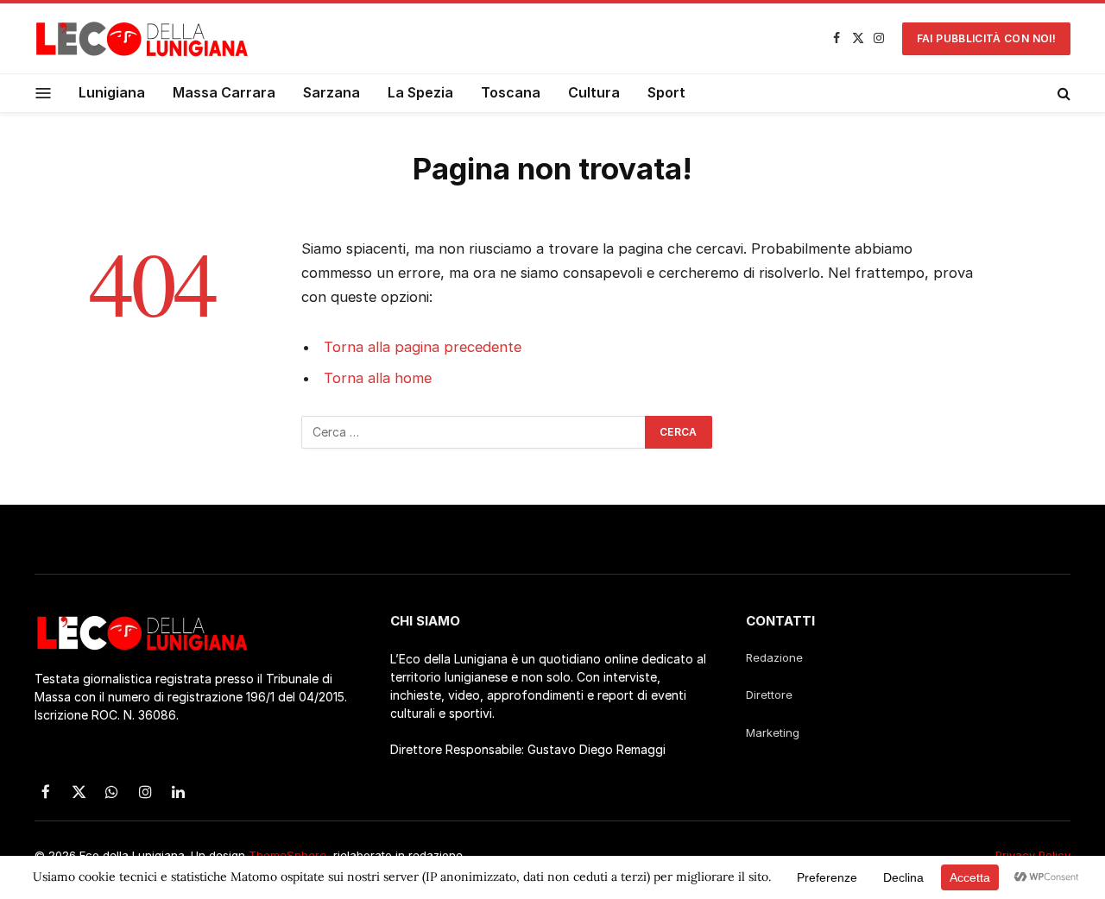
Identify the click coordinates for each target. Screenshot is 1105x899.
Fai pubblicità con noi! (986, 38)
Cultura (594, 92)
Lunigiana (112, 92)
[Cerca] (1062, 93)
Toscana (510, 92)
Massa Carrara (224, 92)
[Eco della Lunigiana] (142, 38)
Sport (666, 92)
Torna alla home (378, 378)
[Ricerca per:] (474, 432)
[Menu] (43, 93)
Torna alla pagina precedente (422, 346)
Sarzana (331, 92)
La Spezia (420, 92)
